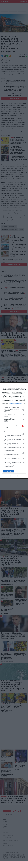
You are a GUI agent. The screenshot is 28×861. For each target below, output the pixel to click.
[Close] (25, 385)
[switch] (23, 410)
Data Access (14, 476)
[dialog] (14, 430)
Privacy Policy (21, 476)
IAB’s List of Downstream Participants (15, 403)
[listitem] (14, 407)
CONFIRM (8, 471)
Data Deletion (6, 476)
